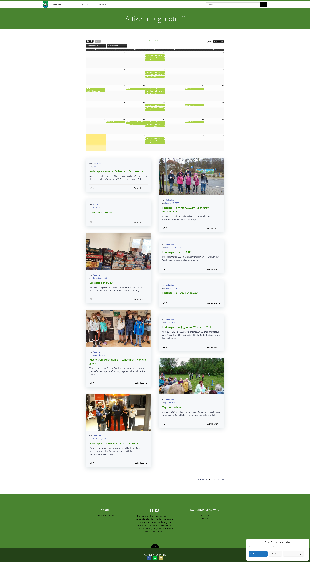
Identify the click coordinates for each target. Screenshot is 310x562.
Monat (210, 41)
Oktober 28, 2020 (99, 439)
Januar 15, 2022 (99, 207)
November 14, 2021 (173, 247)
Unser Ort (85, 5)
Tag (222, 41)
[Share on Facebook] (149, 558)
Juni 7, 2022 (97, 167)
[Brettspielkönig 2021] (118, 251)
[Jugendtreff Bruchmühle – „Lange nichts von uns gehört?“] (118, 328)
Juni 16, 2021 (170, 402)
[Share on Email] (161, 558)
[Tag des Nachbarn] (191, 376)
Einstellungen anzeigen (293, 554)
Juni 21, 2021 (170, 322)
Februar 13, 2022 (172, 203)
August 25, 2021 (99, 355)
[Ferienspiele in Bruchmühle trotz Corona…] (118, 412)
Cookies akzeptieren (258, 554)
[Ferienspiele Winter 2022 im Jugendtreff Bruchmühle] (191, 176)
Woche (216, 41)
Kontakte (101, 5)
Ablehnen (275, 554)
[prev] (88, 41)
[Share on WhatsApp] (155, 558)
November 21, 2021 (100, 278)
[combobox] (96, 46)
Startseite (58, 5)
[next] (91, 41)
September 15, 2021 (173, 288)
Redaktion (97, 163)
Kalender (71, 5)
